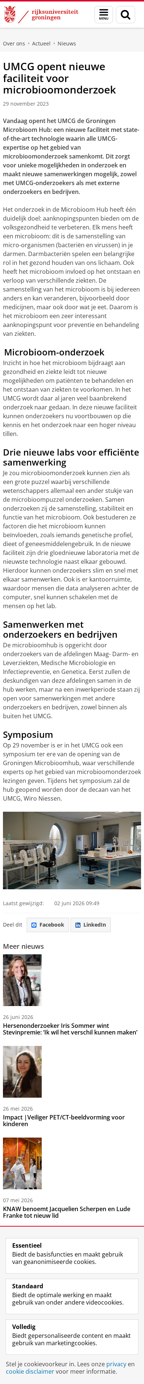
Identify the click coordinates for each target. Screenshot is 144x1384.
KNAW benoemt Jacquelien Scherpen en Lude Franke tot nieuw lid (66, 1212)
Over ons (14, 43)
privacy (116, 1364)
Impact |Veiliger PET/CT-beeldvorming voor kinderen (64, 1120)
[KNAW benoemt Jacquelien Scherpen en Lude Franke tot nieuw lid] (22, 1163)
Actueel (41, 43)
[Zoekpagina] (125, 14)
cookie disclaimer (30, 1371)
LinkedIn (94, 924)
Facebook (52, 924)
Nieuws (67, 43)
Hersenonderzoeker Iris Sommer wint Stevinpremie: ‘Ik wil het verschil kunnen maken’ (70, 1029)
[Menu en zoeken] (103, 14)
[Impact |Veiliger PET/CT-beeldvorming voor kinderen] (22, 1072)
